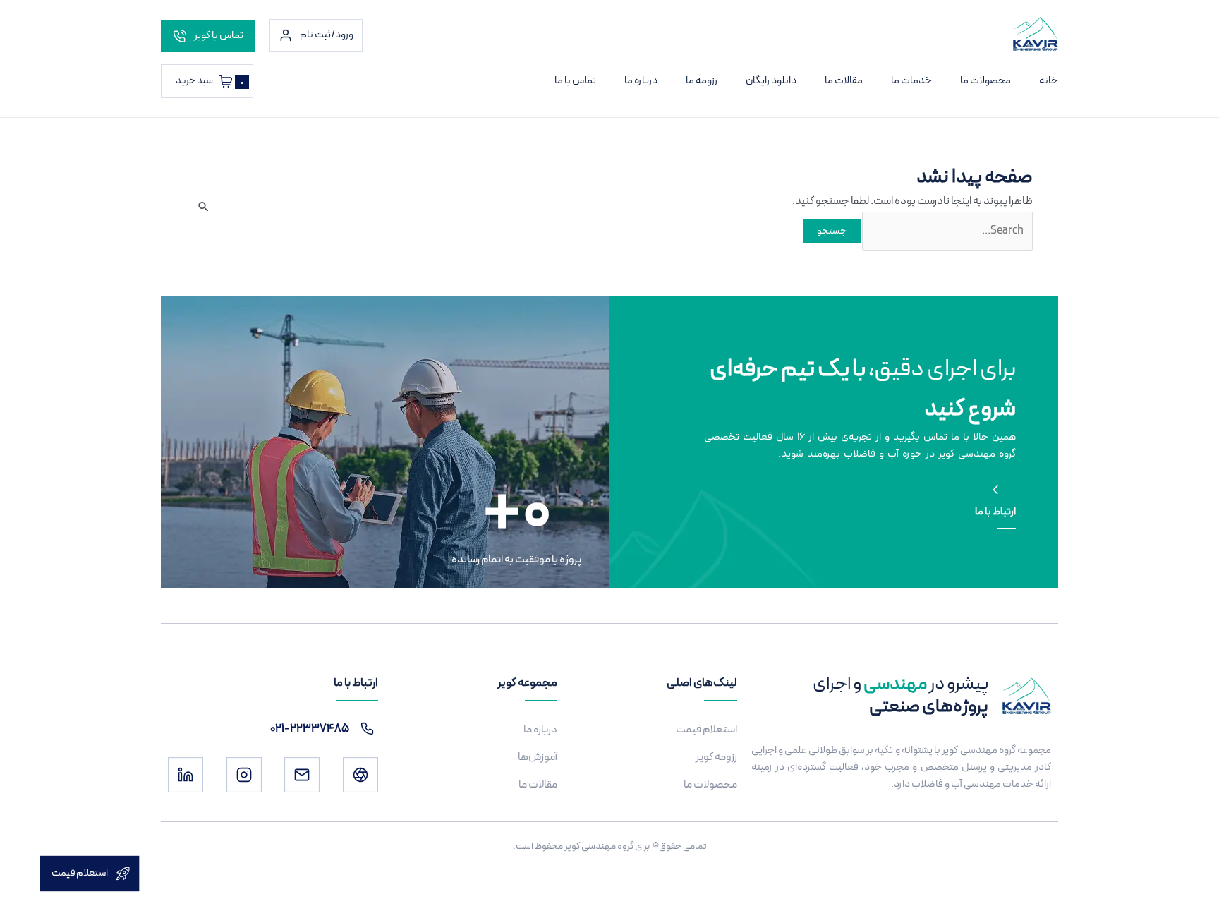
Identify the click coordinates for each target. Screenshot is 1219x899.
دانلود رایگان (771, 81)
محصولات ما (985, 81)
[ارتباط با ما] (995, 489)
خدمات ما (911, 81)
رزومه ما (701, 81)
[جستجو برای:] (947, 230)
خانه (1048, 81)
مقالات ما (844, 81)
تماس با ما (575, 81)
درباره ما (640, 81)
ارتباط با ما (995, 512)
